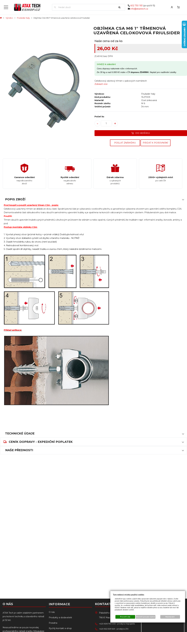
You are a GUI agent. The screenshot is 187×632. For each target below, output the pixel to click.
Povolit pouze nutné (145, 617)
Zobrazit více (101, 84)
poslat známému (125, 142)
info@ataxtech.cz (139, 8)
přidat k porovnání (155, 142)
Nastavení (170, 617)
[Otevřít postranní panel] (6, 7)
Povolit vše (125, 617)
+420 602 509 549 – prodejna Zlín (114, 629)
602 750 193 (136, 5)
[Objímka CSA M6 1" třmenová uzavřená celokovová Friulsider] (46, 85)
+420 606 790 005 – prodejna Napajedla (117, 624)
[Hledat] (120, 7)
